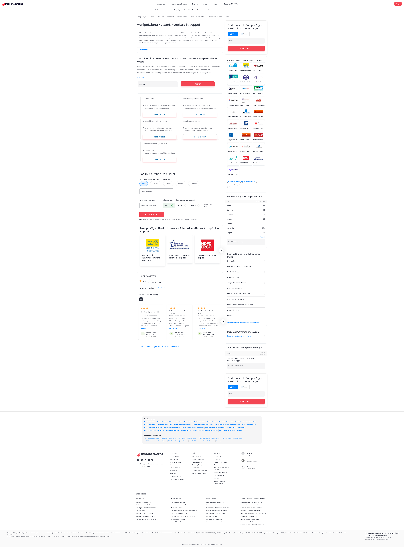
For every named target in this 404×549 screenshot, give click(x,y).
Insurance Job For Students (249, 522)
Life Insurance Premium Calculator (217, 522)
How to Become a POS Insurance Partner (253, 513)
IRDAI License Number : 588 (376, 536)
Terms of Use (196, 468)
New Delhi (230, 228)
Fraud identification (220, 462)
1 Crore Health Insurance (197, 422)
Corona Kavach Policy (235, 288)
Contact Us (217, 456)
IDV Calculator (140, 511)
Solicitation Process (220, 472)
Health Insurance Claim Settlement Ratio (158, 425)
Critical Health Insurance (179, 513)
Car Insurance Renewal (143, 502)
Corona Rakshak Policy (235, 299)
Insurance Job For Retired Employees (252, 525)
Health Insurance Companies (203, 425)
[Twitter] (152, 460)
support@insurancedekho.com (153, 464)
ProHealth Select (233, 272)
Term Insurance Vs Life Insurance (216, 511)
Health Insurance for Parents (215, 428)
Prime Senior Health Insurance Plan (240, 305)
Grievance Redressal (198, 459)
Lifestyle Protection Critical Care (239, 266)
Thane (229, 219)
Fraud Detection (197, 462)
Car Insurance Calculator (144, 505)
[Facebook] (138, 460)
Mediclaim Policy (181, 422)
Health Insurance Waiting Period (230, 430)
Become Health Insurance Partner (251, 508)
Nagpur (229, 233)
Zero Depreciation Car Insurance (146, 508)
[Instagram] (145, 460)
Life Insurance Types (212, 505)
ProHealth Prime (233, 310)
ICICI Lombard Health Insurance (232, 438)
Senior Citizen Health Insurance (193, 428)
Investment (173, 470)
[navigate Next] (221, 250)
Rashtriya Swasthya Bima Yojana (155, 441)
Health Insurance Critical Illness (246, 422)
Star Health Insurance (151, 438)
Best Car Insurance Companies (146, 519)
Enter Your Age (146, 191)
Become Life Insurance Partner (250, 511)
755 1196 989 (145, 466)
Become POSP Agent (232, 4)
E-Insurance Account (199, 473)
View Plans (244, 48)
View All (262, 237)
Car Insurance (174, 456)
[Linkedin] (149, 460)
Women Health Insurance (236, 428)
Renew (195, 4)
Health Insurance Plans (165, 422)
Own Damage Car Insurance (145, 513)
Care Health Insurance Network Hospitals (151, 258)
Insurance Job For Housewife (250, 519)
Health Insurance (149, 422)
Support (204, 4)
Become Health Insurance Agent (239, 336)
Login (398, 4)
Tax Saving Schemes (177, 479)
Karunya (219, 441)
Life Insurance (174, 465)
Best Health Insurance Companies (182, 505)
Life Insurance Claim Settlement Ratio (218, 508)
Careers (216, 478)
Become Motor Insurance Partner (251, 505)
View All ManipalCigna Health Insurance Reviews (159, 346)
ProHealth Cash (233, 277)
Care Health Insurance (168, 438)
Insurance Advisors (179, 4)
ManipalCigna (142, 17)
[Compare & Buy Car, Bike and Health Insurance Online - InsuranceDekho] (12, 4)
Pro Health (231, 261)
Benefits (161, 17)
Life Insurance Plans (212, 516)
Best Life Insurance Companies (215, 513)
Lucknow (230, 215)
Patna (229, 205)
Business (173, 473)
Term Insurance (175, 468)
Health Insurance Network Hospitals (205, 430)
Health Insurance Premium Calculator (220, 422)
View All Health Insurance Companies (240, 181)
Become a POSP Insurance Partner (251, 502)
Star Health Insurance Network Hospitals (179, 256)
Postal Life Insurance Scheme (215, 502)
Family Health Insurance (171, 428)
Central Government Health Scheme (202, 441)
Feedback (217, 459)
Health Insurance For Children (154, 430)
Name (231, 41)
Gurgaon (230, 210)
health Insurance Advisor (182, 425)
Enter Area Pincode (148, 205)
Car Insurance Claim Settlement (146, 516)
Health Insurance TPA (249, 425)
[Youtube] (141, 460)
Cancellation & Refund (199, 470)
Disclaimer (217, 465)
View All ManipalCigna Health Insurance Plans (243, 323)
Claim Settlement (216, 17)
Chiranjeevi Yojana (181, 441)
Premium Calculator (198, 17)
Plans (153, 17)
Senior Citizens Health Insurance (181, 522)
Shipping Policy (197, 465)
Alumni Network (219, 475)
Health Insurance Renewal (153, 428)
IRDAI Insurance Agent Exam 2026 (251, 516)
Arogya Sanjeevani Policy (236, 283)
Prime (229, 316)
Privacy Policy (196, 456)
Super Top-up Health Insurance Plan (227, 425)
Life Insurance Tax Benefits (214, 519)
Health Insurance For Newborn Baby (178, 430)
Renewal (170, 17)
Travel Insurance (175, 476)
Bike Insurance (174, 459)
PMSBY (170, 441)
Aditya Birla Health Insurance (209, 438)
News (216, 4)
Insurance (161, 4)
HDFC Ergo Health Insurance (187, 438)
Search (198, 84)
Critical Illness (182, 17)
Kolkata (229, 224)
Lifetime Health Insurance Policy (239, 294)
